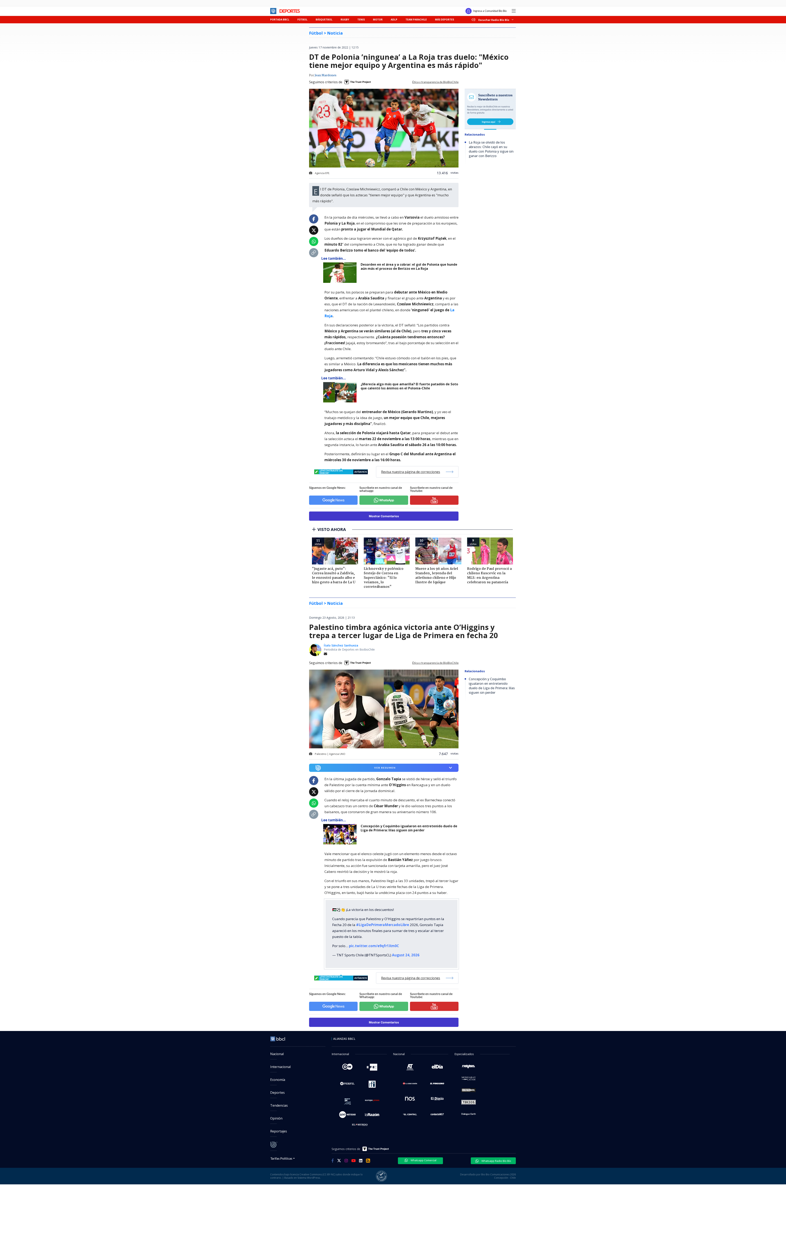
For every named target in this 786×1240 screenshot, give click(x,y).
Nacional (277, 1054)
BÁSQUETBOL (324, 19)
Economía (277, 1079)
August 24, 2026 (405, 955)
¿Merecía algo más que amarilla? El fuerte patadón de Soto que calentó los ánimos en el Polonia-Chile (409, 386)
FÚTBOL (302, 19)
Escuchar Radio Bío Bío (494, 19)
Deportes (277, 1092)
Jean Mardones (325, 75)
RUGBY (345, 19)
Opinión (276, 1118)
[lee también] (341, 834)
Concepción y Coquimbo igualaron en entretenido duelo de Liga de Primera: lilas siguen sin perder (409, 828)
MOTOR (378, 19)
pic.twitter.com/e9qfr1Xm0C (374, 945)
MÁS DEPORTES (444, 19)
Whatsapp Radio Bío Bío (496, 1161)
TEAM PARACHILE (416, 19)
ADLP (394, 19)
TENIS (361, 19)
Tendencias (279, 1105)
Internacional (280, 1067)
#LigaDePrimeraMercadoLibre (382, 924)
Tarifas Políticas (281, 1158)
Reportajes (278, 1131)
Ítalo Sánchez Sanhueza (341, 645)
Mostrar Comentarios (384, 516)
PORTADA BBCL (279, 19)
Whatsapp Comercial (423, 1160)
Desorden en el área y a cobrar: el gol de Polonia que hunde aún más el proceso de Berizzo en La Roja (409, 266)
